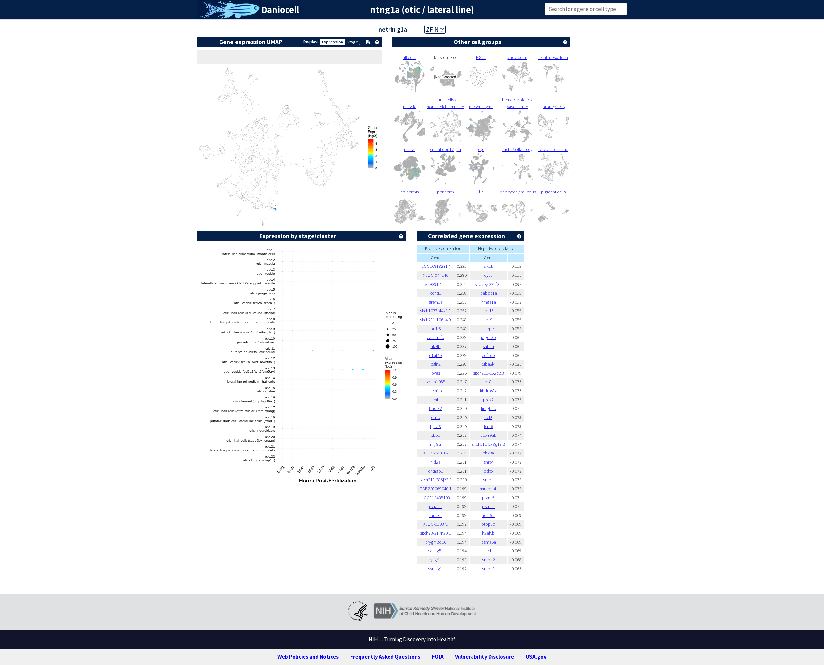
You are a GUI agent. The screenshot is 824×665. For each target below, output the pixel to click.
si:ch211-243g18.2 (488, 444)
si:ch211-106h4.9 (435, 320)
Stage (352, 42)
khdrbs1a (488, 391)
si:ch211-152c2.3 (488, 373)
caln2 (436, 364)
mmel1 (435, 515)
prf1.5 (435, 329)
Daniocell (280, 9)
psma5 (488, 498)
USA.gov (536, 656)
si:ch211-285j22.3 (436, 479)
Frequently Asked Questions (385, 656)
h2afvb (488, 533)
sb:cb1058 (435, 382)
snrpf (488, 462)
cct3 (488, 417)
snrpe (488, 329)
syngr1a (435, 560)
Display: (310, 41)
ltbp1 (435, 435)
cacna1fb (435, 337)
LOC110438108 (435, 498)
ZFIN (433, 29)
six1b (488, 266)
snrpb (488, 479)
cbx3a (488, 453)
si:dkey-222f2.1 (488, 284)
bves (435, 373)
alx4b (436, 346)
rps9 (488, 320)
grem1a (436, 302)
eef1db (488, 355)
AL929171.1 (435, 284)
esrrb (435, 417)
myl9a (435, 444)
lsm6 (488, 426)
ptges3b (488, 337)
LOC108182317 (435, 266)
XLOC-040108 (435, 453)
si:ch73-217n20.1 (435, 533)
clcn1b (435, 391)
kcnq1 (435, 293)
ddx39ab (488, 435)
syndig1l (435, 569)
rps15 (488, 311)
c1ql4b (435, 355)
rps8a (488, 382)
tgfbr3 (435, 426)
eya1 (488, 275)
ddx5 (488, 471)
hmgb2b (488, 408)
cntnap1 (435, 471)
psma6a (488, 542)
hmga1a (488, 302)
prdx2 (488, 400)
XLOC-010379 (435, 524)
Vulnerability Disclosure (484, 656)
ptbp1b (488, 524)
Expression (332, 42)
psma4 (488, 506)
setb (488, 551)
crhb (435, 400)
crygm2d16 (435, 542)
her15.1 (488, 515)
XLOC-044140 (435, 275)
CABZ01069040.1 (435, 489)
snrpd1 (488, 569)
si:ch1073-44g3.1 (435, 311)
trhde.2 (435, 408)
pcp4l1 (435, 506)
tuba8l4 (488, 364)
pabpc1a (488, 293)
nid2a (435, 462)
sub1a (488, 346)
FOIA (438, 656)
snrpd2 (488, 560)
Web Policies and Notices (308, 656)
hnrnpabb (489, 489)
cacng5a (436, 551)
